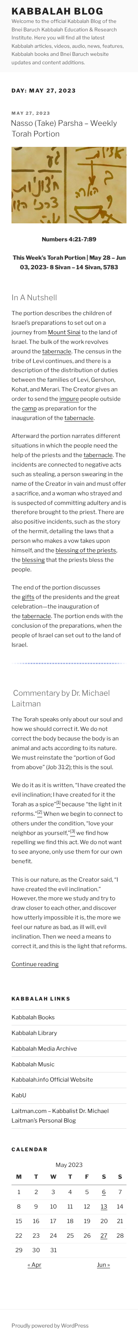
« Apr (34, 1264)
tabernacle (56, 351)
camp (29, 408)
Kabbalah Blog (58, 11)
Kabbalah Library (34, 1033)
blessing (33, 559)
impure (69, 398)
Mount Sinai (64, 332)
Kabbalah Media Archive (44, 1048)
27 (103, 1235)
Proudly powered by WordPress (50, 1325)
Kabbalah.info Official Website (52, 1079)
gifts (28, 597)
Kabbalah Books (33, 1017)
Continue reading (35, 964)
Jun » (103, 1264)
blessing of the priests (86, 550)
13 (104, 1206)
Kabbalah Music (33, 1064)
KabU (19, 1095)
